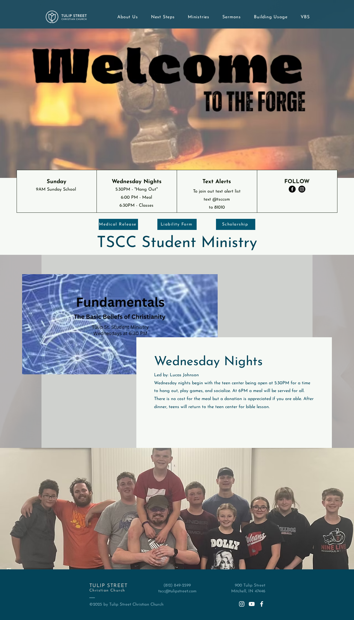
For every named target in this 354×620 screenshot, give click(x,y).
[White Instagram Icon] (241, 604)
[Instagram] (301, 189)
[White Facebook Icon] (261, 604)
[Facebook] (292, 189)
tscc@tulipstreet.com (177, 591)
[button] (125, 17)
